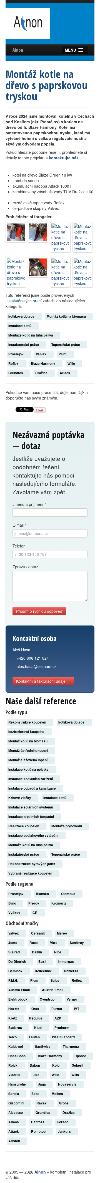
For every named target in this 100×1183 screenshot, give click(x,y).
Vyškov (14, 912)
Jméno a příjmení (29, 504)
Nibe (58, 952)
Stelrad (14, 952)
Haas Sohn (17, 1056)
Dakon (35, 1065)
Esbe (35, 1093)
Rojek (13, 1065)
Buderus (15, 1027)
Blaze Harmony (43, 363)
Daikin (37, 952)
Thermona (71, 1046)
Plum (63, 354)
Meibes (58, 1093)
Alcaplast (16, 1112)
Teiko (13, 1037)
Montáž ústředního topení (28, 750)
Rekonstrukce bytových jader (32, 863)
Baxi (42, 961)
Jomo (13, 942)
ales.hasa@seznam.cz (36, 666)
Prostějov (16, 354)
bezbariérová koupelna (26, 731)
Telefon (19, 546)
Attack (65, 373)
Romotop (38, 1131)
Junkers (65, 1131)
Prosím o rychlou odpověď (39, 611)
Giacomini (16, 1103)
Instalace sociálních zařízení (31, 779)
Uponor (80, 1056)
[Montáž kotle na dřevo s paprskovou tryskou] (16, 232)
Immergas (66, 961)
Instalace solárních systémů (31, 807)
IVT (77, 1008)
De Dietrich (17, 961)
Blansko (43, 893)
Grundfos (16, 373)
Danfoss (38, 1122)
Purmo (57, 1008)
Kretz (13, 1018)
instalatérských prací (24, 300)
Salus (55, 980)
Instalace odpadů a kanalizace (32, 788)
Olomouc (68, 893)
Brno (12, 903)
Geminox (15, 971)
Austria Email (19, 990)
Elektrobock (18, 999)
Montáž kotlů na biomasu (67, 316)
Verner (72, 999)
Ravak (42, 1103)
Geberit (78, 1065)
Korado (63, 1122)
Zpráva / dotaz (25, 566)
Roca (34, 942)
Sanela (14, 1093)
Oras (35, 1008)
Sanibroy (77, 942)
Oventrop (47, 999)
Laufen (35, 1037)
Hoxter (14, 1008)
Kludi (38, 1027)
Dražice (41, 373)
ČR (35, 912)
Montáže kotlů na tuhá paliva (31, 335)
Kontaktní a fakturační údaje (41, 681)
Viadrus (14, 1075)
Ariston (14, 1141)
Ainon (17, 50)
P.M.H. (13, 980)
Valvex (41, 354)
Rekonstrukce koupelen (27, 722)
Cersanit (38, 933)
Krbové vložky (20, 797)
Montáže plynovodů (67, 826)
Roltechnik (43, 971)
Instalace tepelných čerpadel (31, 816)
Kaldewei (16, 1046)
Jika (36, 1075)
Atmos (14, 1122)
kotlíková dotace (21, 316)
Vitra (54, 942)
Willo (72, 363)
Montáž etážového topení (28, 760)
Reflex (13, 363)
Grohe (64, 1103)
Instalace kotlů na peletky (28, 769)
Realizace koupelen (24, 826)
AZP (58, 1018)
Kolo (56, 1065)
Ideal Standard (64, 1037)
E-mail (19, 525)
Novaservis (67, 1084)
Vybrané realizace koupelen (30, 873)
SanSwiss (43, 1046)
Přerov (34, 903)
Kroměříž (59, 903)
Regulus (36, 1018)
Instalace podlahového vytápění (33, 835)
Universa (71, 971)
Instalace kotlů (20, 325)
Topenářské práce (66, 344)
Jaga (42, 1084)
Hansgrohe (17, 1084)
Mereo (62, 933)
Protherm (62, 1027)
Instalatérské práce (24, 344)
